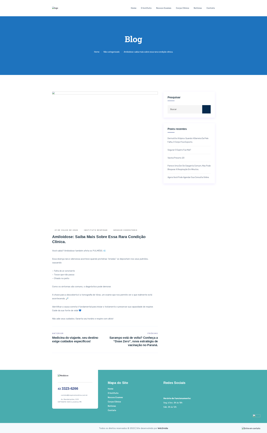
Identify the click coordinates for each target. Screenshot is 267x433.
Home (133, 8)
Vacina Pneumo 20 (176, 158)
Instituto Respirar (95, 230)
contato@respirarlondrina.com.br (74, 395)
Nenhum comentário (125, 230)
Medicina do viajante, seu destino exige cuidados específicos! (75, 339)
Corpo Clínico (182, 8)
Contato (211, 8)
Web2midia (163, 428)
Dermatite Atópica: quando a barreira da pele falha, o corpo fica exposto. (188, 140)
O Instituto (146, 8)
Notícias (198, 8)
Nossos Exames (163, 8)
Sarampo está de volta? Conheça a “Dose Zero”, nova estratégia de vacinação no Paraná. (133, 341)
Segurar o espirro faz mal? (179, 150)
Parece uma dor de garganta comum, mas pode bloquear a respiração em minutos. (189, 168)
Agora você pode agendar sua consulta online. (188, 177)
